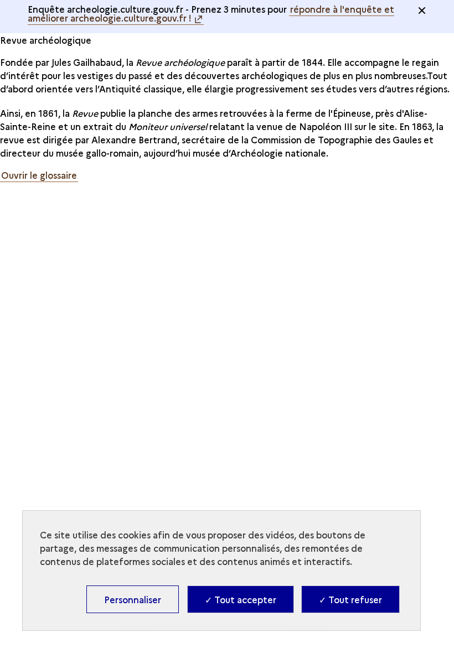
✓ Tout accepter (240, 599)
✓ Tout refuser (350, 599)
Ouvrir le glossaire (39, 175)
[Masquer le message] (421, 10)
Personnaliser (132, 599)
